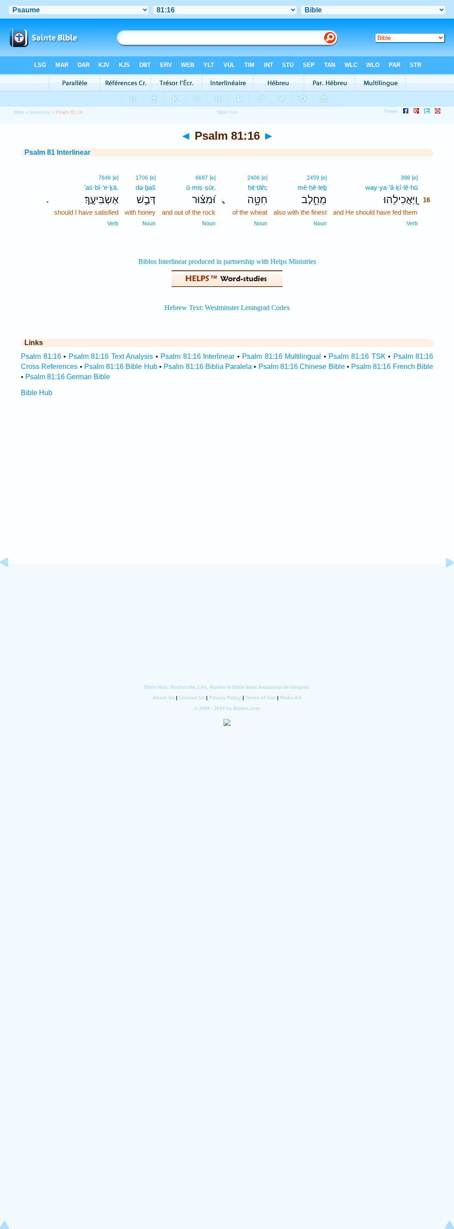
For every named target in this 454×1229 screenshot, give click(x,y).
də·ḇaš (146, 187)
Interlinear (40, 112)
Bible (19, 112)
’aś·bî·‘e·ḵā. (101, 187)
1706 (142, 178)
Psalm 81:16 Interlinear (197, 356)
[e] (415, 178)
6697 (202, 178)
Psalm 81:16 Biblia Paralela (208, 366)
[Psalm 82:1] (443, 582)
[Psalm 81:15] (11, 582)
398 (405, 178)
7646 (104, 178)
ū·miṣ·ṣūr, (200, 187)
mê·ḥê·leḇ (312, 187)
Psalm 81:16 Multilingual (281, 356)
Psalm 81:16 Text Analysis (111, 356)
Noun (320, 223)
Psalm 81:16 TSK (357, 356)
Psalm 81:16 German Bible (67, 377)
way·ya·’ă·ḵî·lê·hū (391, 187)
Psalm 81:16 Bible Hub (120, 366)
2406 (253, 178)
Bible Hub (36, 393)
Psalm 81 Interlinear (57, 152)
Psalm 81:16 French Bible (392, 366)
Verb (412, 223)
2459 (313, 178)
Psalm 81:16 (41, 356)
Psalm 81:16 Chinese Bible (301, 366)
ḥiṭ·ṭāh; (257, 187)
